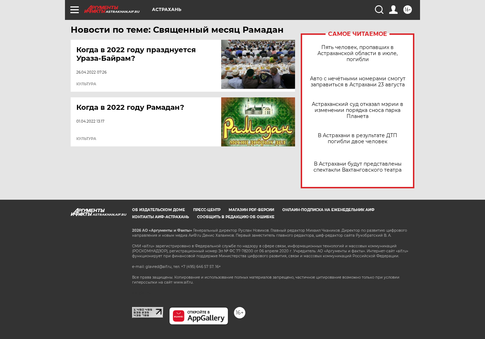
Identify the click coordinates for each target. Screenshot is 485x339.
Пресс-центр (206, 210)
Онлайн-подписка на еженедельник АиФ (328, 210)
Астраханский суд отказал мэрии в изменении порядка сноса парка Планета (357, 110)
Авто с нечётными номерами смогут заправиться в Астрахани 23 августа (357, 82)
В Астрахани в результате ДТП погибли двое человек (357, 139)
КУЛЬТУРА (86, 84)
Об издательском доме (158, 210)
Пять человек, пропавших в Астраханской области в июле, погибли (357, 53)
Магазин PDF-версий (251, 210)
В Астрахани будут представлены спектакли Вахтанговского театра (358, 167)
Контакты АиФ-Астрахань (160, 217)
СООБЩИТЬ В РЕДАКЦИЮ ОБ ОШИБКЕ (235, 217)
